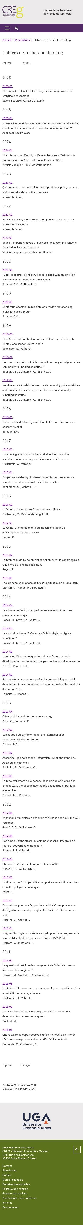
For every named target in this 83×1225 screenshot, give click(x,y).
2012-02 (7, 900)
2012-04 (7, 859)
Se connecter (10, 1207)
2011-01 (7, 1029)
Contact (7, 1165)
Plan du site (9, 1170)
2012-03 (7, 877)
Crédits (6, 1175)
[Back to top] (77, 1149)
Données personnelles (16, 1184)
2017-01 (7, 472)
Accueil (6, 40)
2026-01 (7, 86)
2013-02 (7, 752)
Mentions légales (12, 1179)
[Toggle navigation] (7, 28)
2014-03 (7, 628)
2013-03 (7, 729)
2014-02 (7, 651)
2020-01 (7, 302)
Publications (22, 40)
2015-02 (7, 555)
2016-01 (7, 522)
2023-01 (7, 182)
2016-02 (7, 504)
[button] (16, 28)
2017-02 (7, 449)
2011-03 (7, 983)
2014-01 (7, 674)
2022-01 (7, 237)
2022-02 (7, 214)
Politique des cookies (15, 1188)
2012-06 (7, 812)
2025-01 (7, 118)
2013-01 (7, 776)
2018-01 (7, 417)
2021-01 (7, 269)
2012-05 (7, 836)
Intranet (7, 1202)
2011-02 (7, 1006)
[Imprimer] (16, 63)
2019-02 (7, 357)
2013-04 (7, 711)
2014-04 (7, 605)
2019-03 (7, 334)
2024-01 (7, 150)
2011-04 (7, 960)
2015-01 (7, 578)
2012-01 (7, 928)
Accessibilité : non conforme (19, 1198)
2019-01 (7, 380)
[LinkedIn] (5, 1216)
